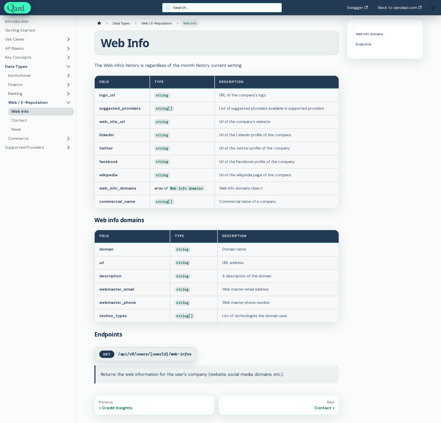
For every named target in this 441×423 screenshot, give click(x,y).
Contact (19, 120)
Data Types (16, 66)
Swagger (355, 7)
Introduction (17, 21)
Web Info (20, 111)
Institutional (19, 75)
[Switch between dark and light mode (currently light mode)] (433, 8)
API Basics (14, 48)
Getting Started (20, 30)
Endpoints (364, 44)
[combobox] (222, 7)
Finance (15, 84)
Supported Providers (24, 147)
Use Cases (14, 39)
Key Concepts (18, 57)
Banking (15, 93)
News (16, 129)
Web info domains (369, 34)
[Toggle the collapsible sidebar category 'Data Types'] (68, 67)
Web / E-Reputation (28, 102)
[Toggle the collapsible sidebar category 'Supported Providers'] (68, 147)
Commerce (18, 138)
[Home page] (99, 23)
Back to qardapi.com (397, 7)
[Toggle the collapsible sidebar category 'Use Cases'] (68, 39)
